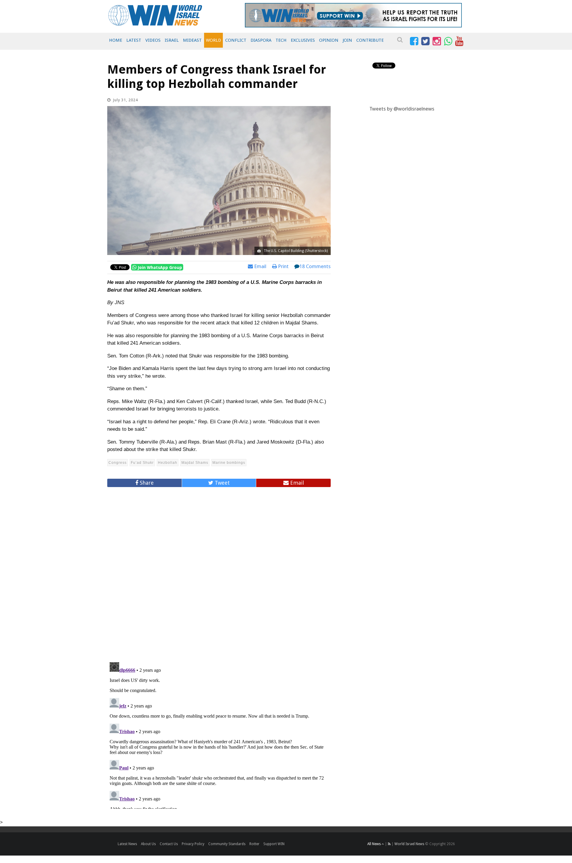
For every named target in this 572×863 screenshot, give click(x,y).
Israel (172, 40)
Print (283, 266)
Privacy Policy (193, 844)
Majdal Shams (194, 463)
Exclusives (303, 40)
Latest (133, 40)
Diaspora (261, 40)
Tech (281, 40)
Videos (153, 40)
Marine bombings (228, 463)
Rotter (254, 844)
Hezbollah (167, 463)
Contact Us (169, 844)
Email (259, 266)
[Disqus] (219, 571)
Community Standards (226, 844)
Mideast (192, 40)
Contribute (370, 40)
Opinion (328, 40)
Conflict (235, 40)
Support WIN (274, 844)
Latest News (127, 844)
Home (115, 40)
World (213, 40)
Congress (117, 463)
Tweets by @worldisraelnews (401, 109)
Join (347, 40)
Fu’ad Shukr (142, 463)
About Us (148, 844)
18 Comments (315, 266)
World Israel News (409, 844)
